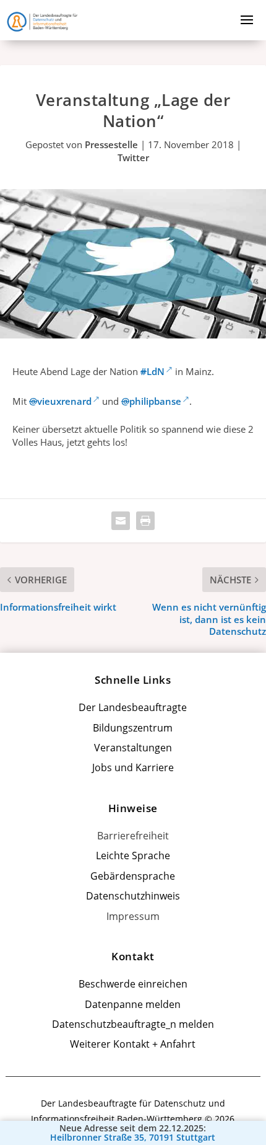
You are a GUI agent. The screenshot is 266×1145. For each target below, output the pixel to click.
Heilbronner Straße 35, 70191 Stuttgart (132, 1137)
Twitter (133, 157)
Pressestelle (111, 144)
